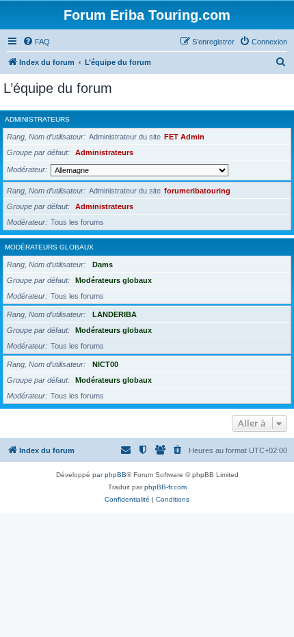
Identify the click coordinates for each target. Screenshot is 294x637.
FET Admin (184, 137)
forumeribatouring (197, 191)
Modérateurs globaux (49, 247)
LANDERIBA (114, 314)
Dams (102, 264)
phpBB (115, 474)
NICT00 (105, 364)
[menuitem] (36, 41)
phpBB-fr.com (165, 487)
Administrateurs (37, 119)
